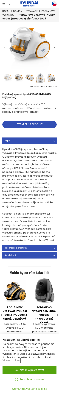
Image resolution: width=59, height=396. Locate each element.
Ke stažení (10, 255)
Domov (17, 11)
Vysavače (32, 11)
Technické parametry (16, 247)
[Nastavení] (53, 4)
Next (54, 48)
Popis (7, 140)
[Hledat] (9, 4)
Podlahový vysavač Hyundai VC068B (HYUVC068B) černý (44, 315)
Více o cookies (11, 360)
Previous (4, 48)
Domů (5, 11)
